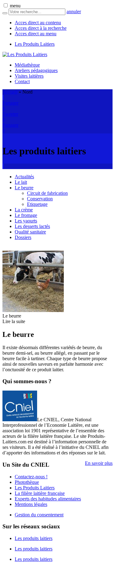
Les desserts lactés (32, 226)
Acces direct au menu (35, 33)
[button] (6, 5)
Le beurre (24, 187)
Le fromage (26, 215)
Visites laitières (29, 76)
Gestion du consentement (39, 514)
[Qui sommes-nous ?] (19, 419)
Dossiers (23, 237)
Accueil (9, 91)
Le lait (21, 182)
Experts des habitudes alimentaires (48, 498)
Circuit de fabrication (47, 193)
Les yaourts (26, 220)
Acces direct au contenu (38, 22)
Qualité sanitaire (30, 231)
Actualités (24, 176)
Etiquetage (37, 204)
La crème (24, 209)
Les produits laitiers (33, 538)
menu (15, 5)
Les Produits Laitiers (35, 44)
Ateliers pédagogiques (36, 70)
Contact (22, 81)
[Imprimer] (2, 97)
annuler (74, 11)
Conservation (40, 198)
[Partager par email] (3, 97)
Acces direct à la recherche (41, 28)
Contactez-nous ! (31, 476)
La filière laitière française (40, 493)
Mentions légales (31, 504)
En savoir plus (99, 463)
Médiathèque (27, 65)
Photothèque (27, 482)
